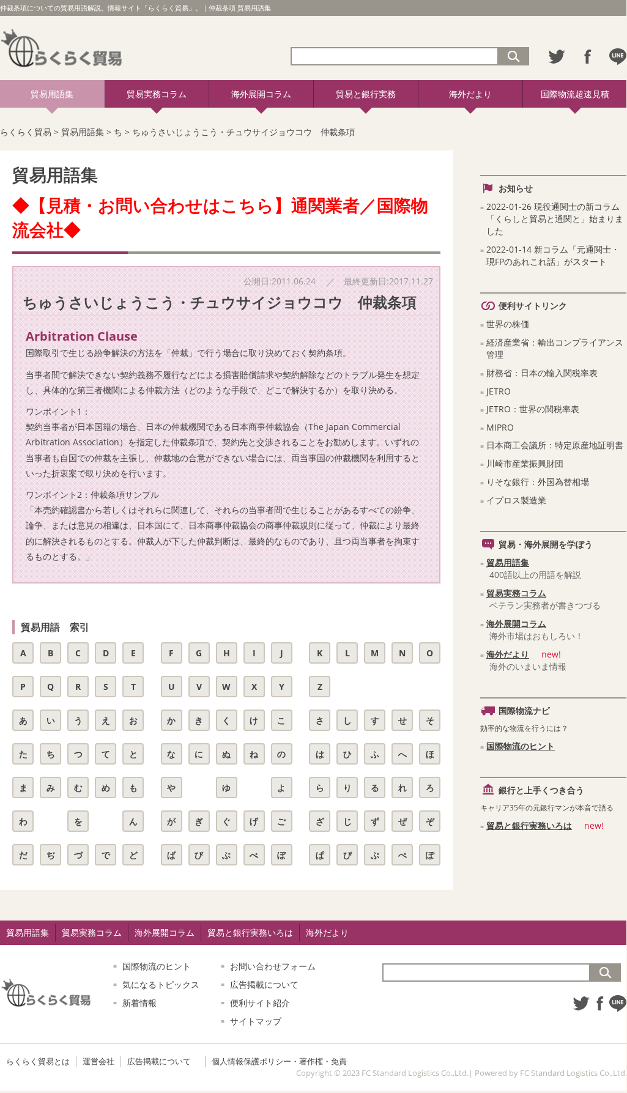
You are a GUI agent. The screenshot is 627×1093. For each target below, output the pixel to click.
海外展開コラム (261, 94)
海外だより (470, 94)
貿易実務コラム (157, 94)
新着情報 (139, 1003)
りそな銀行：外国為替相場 (537, 481)
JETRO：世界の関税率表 (532, 409)
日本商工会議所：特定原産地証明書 (554, 445)
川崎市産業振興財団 (524, 463)
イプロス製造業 (516, 500)
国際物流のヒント (520, 746)
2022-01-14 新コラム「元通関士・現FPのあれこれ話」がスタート (553, 255)
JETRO (498, 391)
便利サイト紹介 (260, 1003)
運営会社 (98, 1061)
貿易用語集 (52, 94)
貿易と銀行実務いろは (529, 825)
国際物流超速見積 (575, 94)
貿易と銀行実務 (366, 94)
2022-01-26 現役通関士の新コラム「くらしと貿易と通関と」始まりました (554, 219)
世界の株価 (507, 324)
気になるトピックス (160, 984)
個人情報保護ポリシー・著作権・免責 (279, 1061)
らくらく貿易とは (38, 1061)
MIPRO (500, 427)
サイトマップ (255, 1021)
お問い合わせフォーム (273, 966)
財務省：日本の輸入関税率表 (542, 373)
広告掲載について (264, 984)
